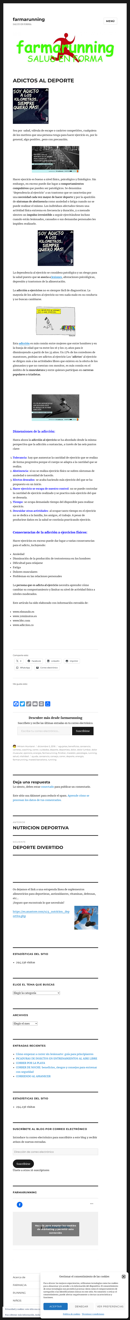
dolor (73, 749)
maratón (71, 753)
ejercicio (28, 753)
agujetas (62, 746)
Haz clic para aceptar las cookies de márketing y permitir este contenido (55, 1229)
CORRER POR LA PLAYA (30, 1063)
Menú (110, 21)
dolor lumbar (84, 749)
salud (16, 756)
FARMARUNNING (25, 1192)
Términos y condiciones (93, 1314)
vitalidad (24, 756)
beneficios (73, 746)
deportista (64, 749)
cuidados (44, 749)
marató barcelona (38, 759)
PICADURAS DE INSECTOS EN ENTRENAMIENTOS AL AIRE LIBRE (56, 1058)
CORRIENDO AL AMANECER (33, 1076)
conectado (47, 786)
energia (37, 753)
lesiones (56, 277)
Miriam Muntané (26, 746)
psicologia (82, 753)
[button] (123, 1276)
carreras (17, 749)
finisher (62, 753)
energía (79, 756)
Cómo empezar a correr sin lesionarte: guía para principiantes (54, 1054)
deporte (54, 749)
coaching (27, 749)
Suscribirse (83, 731)
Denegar (81, 1306)
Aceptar (55, 1306)
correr (35, 749)
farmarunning (29, 19)
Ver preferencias (110, 1306)
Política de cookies (71, 1314)
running (92, 753)
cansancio (85, 746)
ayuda (35, 756)
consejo (54, 756)
